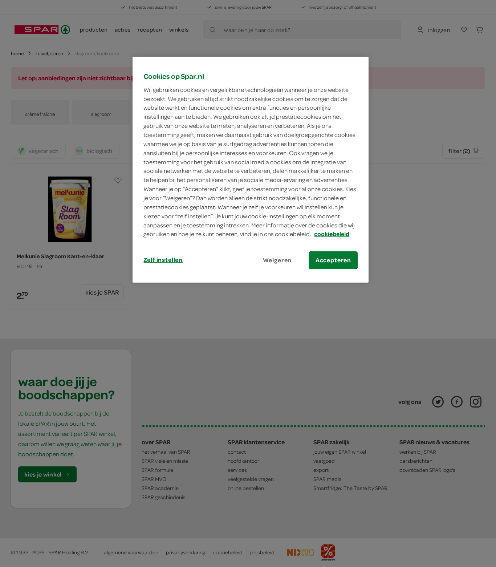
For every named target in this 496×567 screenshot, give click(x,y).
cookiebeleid (331, 234)
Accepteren (333, 260)
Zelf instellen (163, 260)
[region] (251, 170)
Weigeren (277, 260)
